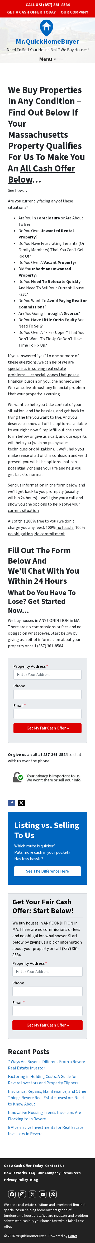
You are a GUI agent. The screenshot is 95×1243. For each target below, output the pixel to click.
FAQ (32, 1172)
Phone (19, 686)
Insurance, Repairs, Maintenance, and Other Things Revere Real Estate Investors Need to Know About (47, 1098)
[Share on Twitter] (21, 803)
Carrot (72, 1235)
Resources (72, 1172)
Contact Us (54, 1165)
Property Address (30, 666)
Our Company (74, 12)
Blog (34, 1179)
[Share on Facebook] (11, 803)
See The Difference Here (47, 871)
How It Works (15, 1172)
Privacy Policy (16, 1179)
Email (19, 706)
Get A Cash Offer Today (31, 12)
